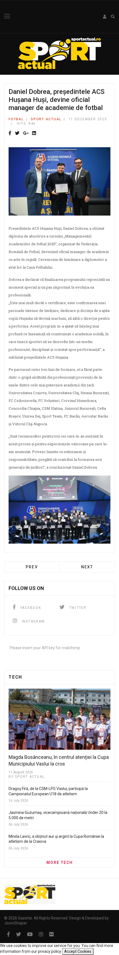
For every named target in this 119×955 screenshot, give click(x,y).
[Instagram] (41, 934)
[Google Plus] (26, 133)
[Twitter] (17, 133)
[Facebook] (10, 133)
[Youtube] (30, 934)
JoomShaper (15, 923)
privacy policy (49, 951)
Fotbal (16, 119)
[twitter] (18, 934)
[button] (105, 16)
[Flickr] (51, 934)
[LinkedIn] (34, 133)
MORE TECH (59, 862)
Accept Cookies (77, 951)
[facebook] (8, 934)
